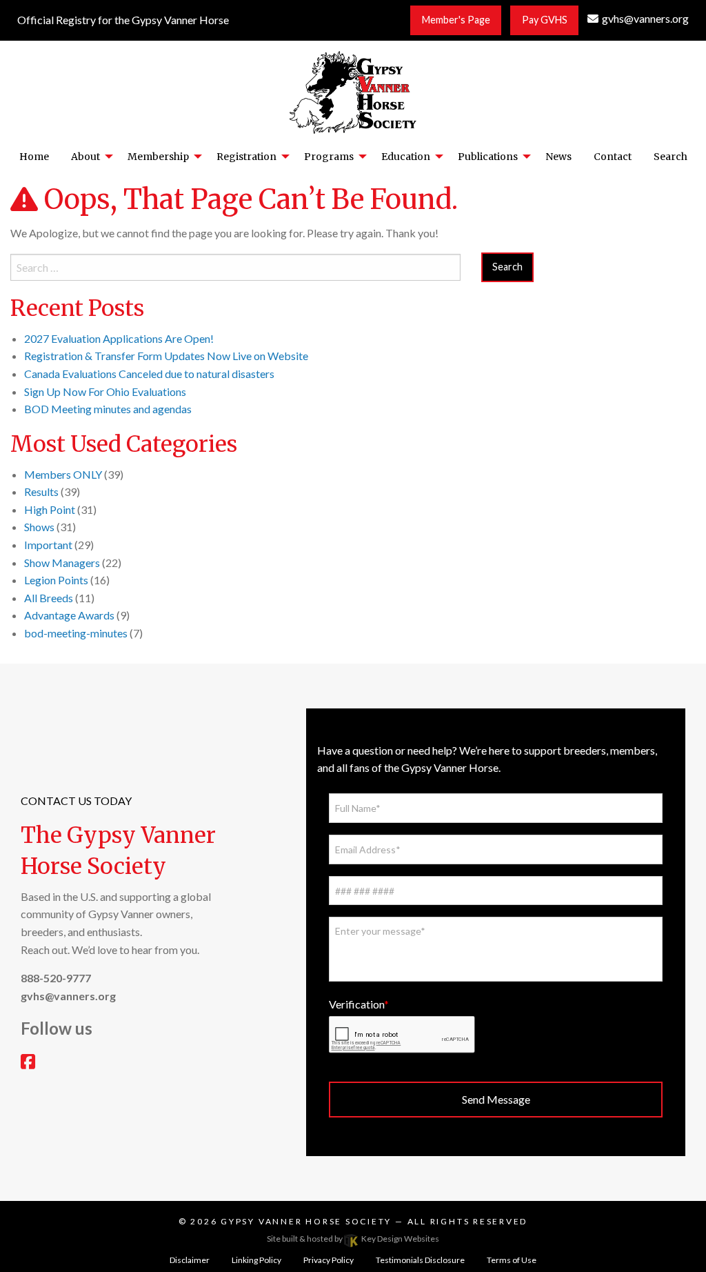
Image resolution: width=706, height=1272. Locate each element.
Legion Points (56, 579)
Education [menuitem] (405, 156)
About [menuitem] (85, 156)
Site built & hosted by (353, 1238)
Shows (39, 526)
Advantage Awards (69, 615)
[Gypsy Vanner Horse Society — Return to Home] (353, 90)
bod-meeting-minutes (76, 632)
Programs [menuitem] (329, 156)
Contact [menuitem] (613, 156)
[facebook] (28, 1063)
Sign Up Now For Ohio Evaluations (105, 391)
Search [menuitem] (670, 156)
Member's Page (456, 20)
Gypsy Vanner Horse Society (308, 1221)
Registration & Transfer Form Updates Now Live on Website (166, 355)
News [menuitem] (558, 156)
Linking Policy (256, 1260)
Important (48, 544)
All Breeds (48, 597)
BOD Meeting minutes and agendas (108, 408)
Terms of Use (511, 1260)
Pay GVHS (544, 20)
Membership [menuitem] (158, 156)
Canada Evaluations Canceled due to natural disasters (149, 373)
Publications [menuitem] (488, 156)
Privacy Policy (328, 1260)
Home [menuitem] (34, 156)
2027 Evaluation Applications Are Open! (119, 338)
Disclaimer (190, 1260)
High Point (49, 509)
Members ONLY (63, 474)
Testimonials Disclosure (420, 1260)
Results (41, 491)
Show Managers (62, 562)
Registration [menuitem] (246, 156)
